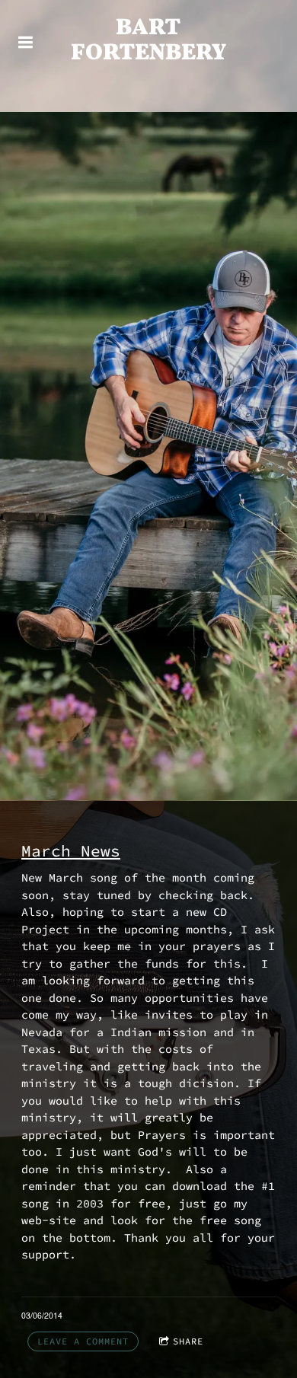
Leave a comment (83, 1341)
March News (70, 851)
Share (188, 1341)
